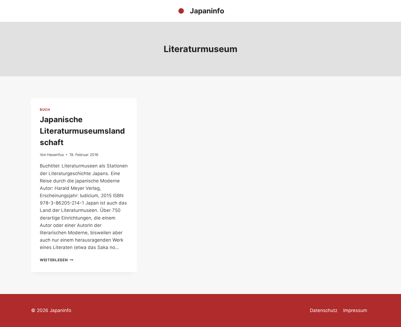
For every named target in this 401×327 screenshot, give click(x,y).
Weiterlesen (56, 260)
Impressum (355, 310)
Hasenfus (55, 154)
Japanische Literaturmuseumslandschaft (82, 131)
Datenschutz (323, 310)
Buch (45, 109)
